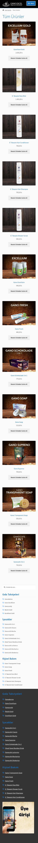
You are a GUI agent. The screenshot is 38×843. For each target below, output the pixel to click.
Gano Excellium (10, 603)
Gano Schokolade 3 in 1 (12, 638)
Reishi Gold (8, 610)
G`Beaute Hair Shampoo (13, 681)
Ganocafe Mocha (10, 631)
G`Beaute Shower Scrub (12, 678)
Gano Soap (8, 667)
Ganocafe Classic (10, 628)
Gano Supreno (9, 635)
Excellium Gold (9, 613)
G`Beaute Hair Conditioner (13, 685)
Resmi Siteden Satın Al (19, 58)
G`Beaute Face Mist (11, 674)
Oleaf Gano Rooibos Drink (13, 642)
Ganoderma (8, 599)
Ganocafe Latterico (11, 645)
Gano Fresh (8, 670)
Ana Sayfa (8, 10)
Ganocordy (8, 606)
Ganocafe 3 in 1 (10, 624)
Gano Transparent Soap (12, 663)
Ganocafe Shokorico (11, 653)
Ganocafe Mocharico (11, 649)
